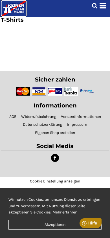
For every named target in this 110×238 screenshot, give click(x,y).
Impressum (77, 124)
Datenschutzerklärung (42, 124)
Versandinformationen (81, 116)
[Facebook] (55, 158)
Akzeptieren (55, 224)
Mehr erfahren (64, 212)
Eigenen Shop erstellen (55, 132)
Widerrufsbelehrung (38, 116)
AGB (13, 116)
